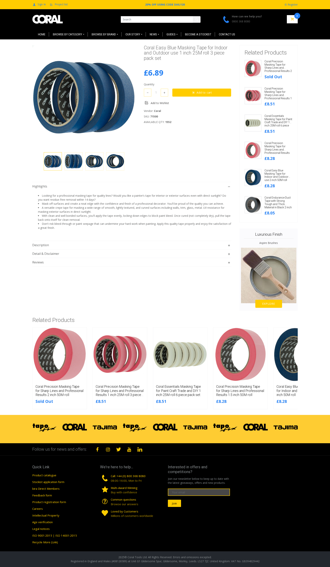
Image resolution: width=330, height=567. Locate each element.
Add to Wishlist (160, 103)
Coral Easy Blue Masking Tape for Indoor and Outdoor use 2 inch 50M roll (276, 175)
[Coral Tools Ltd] (47, 19)
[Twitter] (118, 449)
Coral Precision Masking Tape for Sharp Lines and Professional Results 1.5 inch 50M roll (277, 149)
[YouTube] (129, 449)
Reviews (38, 262)
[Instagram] (108, 449)
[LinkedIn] (140, 449)
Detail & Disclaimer (45, 254)
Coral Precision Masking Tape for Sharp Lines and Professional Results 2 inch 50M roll (278, 68)
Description (40, 245)
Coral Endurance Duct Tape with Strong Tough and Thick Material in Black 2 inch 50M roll (278, 204)
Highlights (39, 186)
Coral (157, 111)
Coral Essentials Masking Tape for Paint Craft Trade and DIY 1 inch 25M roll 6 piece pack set (278, 122)
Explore (268, 303)
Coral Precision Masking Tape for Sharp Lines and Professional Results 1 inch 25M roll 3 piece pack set (278, 96)
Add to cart (204, 92)
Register (293, 4)
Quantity (149, 84)
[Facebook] (97, 449)
